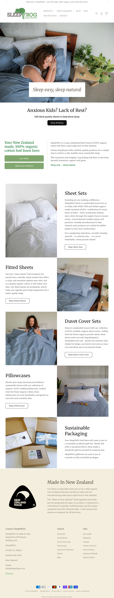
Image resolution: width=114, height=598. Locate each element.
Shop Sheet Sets (75, 247)
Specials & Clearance (65, 550)
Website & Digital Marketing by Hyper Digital (57, 597)
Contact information (82, 591)
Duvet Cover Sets (64, 542)
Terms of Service (90, 546)
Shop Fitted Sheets (17, 301)
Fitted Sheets (62, 538)
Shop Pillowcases (17, 406)
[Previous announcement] (6, 2)
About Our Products (24, 166)
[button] (49, 11)
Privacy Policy (89, 550)
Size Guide (87, 534)
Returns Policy (89, 557)
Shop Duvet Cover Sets (78, 355)
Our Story (24, 158)
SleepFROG (34, 591)
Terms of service (68, 591)
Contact (86, 542)
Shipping (87, 538)
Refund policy (45, 591)
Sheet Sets (61, 534)
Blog (59, 557)
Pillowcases (62, 546)
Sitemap (9, 573)
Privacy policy (56, 591)
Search (60, 554)
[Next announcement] (107, 2)
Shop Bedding (57, 123)
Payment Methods (90, 554)
